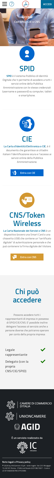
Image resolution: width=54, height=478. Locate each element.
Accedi (47, 4)
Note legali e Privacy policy (16, 462)
